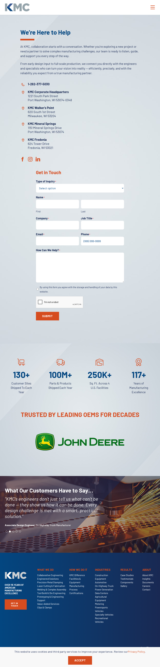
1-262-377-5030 (39, 84)
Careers (146, 586)
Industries (102, 569)
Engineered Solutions (48, 578)
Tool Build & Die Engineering (51, 593)
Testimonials (126, 578)
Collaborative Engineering (50, 575)
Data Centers (101, 593)
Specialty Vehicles (104, 614)
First (38, 211)
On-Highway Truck (104, 586)
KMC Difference (77, 575)
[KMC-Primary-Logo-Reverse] (16, 573)
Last (83, 211)
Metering (99, 603)
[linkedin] (38, 159)
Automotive (101, 582)
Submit (47, 316)
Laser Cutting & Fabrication (51, 586)
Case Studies (127, 575)
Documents (148, 582)
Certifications (76, 593)
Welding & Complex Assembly (51, 589)
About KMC (147, 575)
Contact (146, 589)
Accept (80, 660)
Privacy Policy (136, 651)
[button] (7, 531)
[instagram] (30, 159)
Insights (146, 578)
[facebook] (22, 159)
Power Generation (104, 589)
